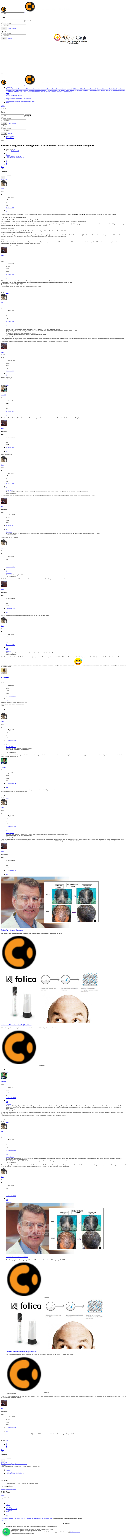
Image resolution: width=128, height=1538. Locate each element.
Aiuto (7, 1511)
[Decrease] (10, 175)
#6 (6, 451)
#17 (7, 1102)
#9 (6, 571)
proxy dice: (9, 327)
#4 (6, 375)
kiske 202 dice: (10, 490)
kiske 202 (3, 394)
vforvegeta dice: (10, 833)
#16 (7, 874)
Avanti (2, 167)
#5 (6, 415)
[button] (2, 73)
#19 (7, 1200)
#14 (7, 787)
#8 (6, 529)
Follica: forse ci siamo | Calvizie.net (12, 930)
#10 (7, 612)
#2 (6, 278)
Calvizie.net (4, 1489)
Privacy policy (9, 1510)
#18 (7, 1154)
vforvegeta (3, 767)
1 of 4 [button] (2, 168)
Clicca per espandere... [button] (11, 336)
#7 (6, 487)
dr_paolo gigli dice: (11, 747)
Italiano (8, 1505)
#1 (6, 211)
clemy (14, 149)
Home (7, 1513)
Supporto (13, 1489)
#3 (6, 325)
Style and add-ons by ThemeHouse (43, 1518)
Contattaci (8, 1507)
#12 (7, 700)
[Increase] (8, 175)
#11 (7, 649)
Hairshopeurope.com (75, 1532)
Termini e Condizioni (11, 1509)
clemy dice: (9, 532)
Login (2, 1495)
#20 (7, 1431)
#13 (7, 744)
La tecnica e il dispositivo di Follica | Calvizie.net (16, 1025)
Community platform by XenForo (17, 1518)
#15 (7, 830)
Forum (9, 1489)
